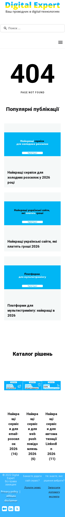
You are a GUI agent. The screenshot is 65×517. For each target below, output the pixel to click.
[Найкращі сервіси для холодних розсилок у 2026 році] (32, 144)
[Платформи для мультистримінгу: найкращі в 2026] (32, 277)
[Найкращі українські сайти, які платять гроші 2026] (32, 213)
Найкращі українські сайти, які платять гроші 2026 (32, 243)
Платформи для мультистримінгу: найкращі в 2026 (31, 310)
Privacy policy (9, 491)
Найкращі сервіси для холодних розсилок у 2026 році (29, 177)
